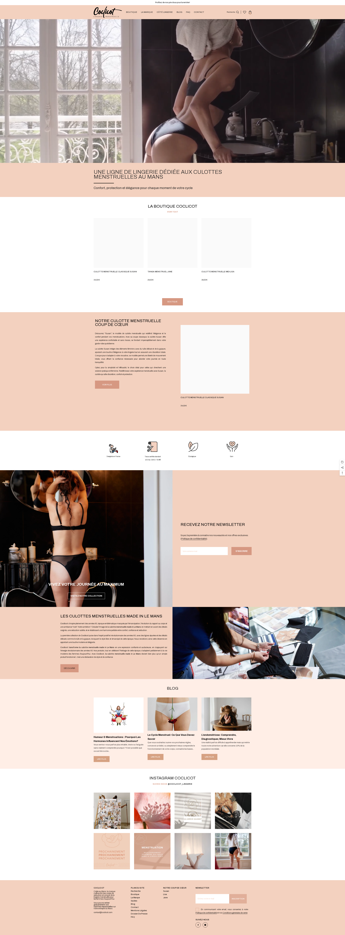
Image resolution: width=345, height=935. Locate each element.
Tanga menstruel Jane (160, 272)
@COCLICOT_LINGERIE (180, 784)
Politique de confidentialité (193, 539)
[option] (119, 729)
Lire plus (101, 759)
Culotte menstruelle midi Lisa (217, 272)
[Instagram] (205, 924)
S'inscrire (242, 551)
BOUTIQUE (172, 302)
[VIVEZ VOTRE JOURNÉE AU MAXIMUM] (86, 527)
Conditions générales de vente (235, 913)
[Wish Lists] (244, 12)
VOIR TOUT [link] (172, 212)
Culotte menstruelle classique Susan (115, 272)
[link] (113, 450)
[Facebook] (198, 924)
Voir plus (107, 385)
